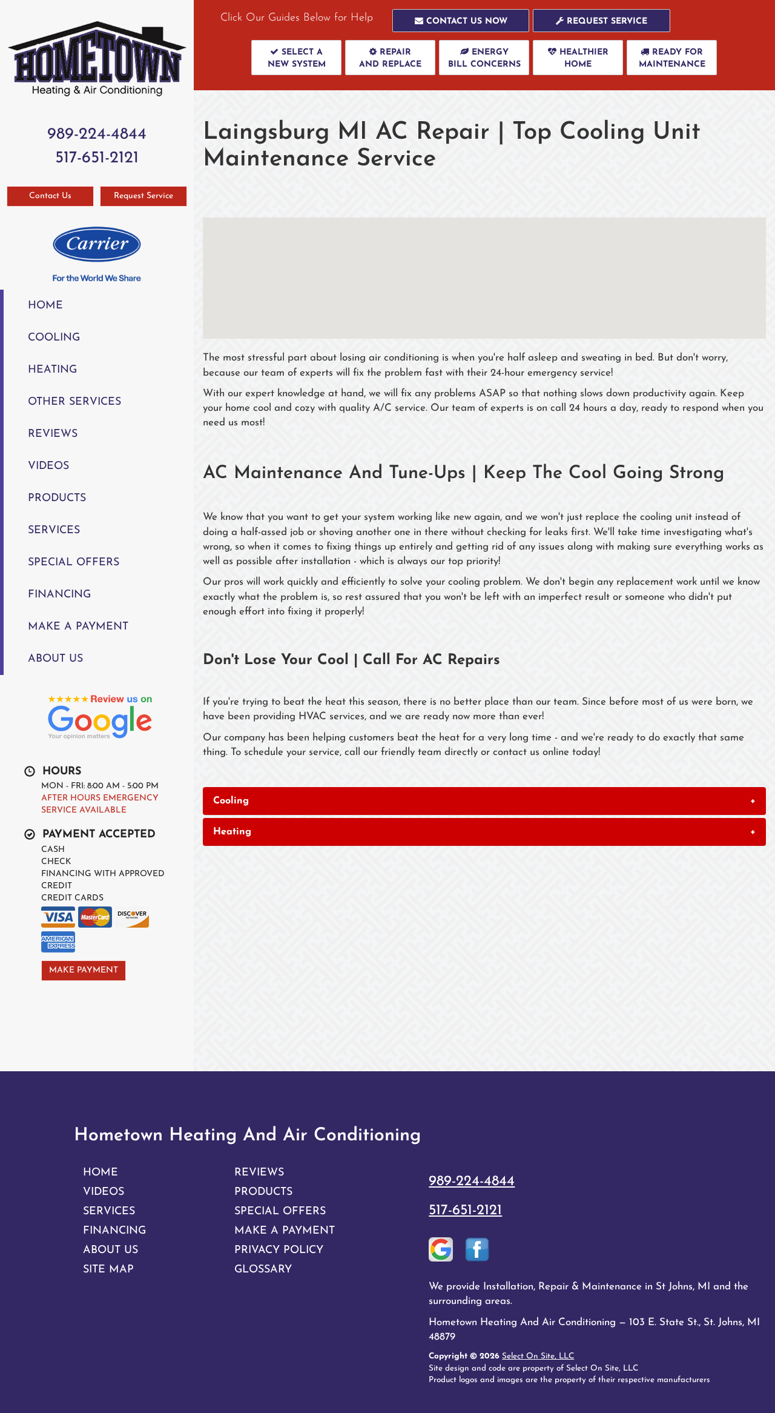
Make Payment (83, 970)
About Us (55, 659)
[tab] (484, 801)
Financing (59, 595)
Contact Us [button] (50, 196)
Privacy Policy (278, 1250)
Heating (52, 370)
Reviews (53, 434)
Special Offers (73, 562)
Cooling (54, 338)
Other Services (74, 402)
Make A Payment (78, 627)
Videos (48, 466)
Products (57, 498)
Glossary (263, 1270)
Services (54, 530)
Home (45, 306)
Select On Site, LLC (538, 1356)
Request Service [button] (143, 196)
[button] (461, 20)
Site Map (108, 1270)
